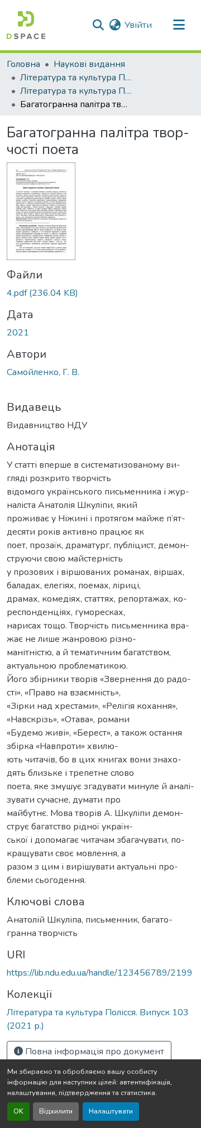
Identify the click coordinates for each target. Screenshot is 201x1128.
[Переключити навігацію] (178, 25)
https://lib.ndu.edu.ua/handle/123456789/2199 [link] (100, 973)
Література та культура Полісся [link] (76, 77)
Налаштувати (111, 1111)
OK (18, 1111)
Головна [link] (23, 64)
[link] (100, 293)
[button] (26, 25)
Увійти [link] (138, 25)
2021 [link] (18, 333)
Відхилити (56, 1111)
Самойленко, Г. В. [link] (43, 372)
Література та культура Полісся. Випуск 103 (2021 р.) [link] (76, 91)
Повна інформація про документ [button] (93, 1051)
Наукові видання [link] (89, 64)
